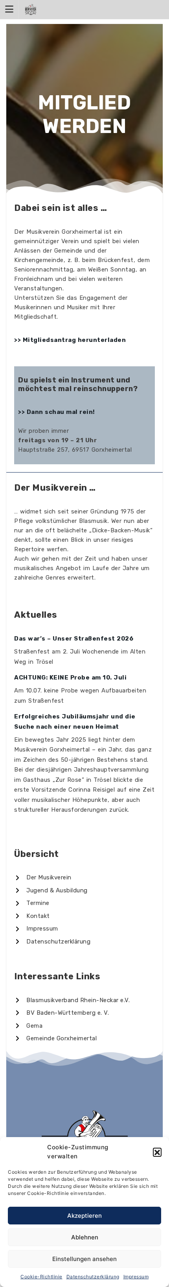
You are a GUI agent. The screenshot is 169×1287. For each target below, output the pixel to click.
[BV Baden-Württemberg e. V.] (61, 1012)
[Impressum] (36, 928)
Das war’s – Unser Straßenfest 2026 (73, 638)
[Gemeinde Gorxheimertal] (55, 1038)
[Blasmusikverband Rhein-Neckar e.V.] (72, 1000)
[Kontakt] (32, 916)
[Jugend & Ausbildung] (51, 890)
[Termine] (32, 903)
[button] (157, 1152)
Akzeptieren (84, 1215)
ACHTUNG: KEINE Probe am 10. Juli (70, 677)
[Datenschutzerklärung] (52, 941)
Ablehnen (84, 1237)
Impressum (136, 1277)
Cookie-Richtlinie (41, 1277)
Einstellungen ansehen (84, 1259)
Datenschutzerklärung (92, 1277)
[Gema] (28, 1025)
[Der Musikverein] (43, 877)
